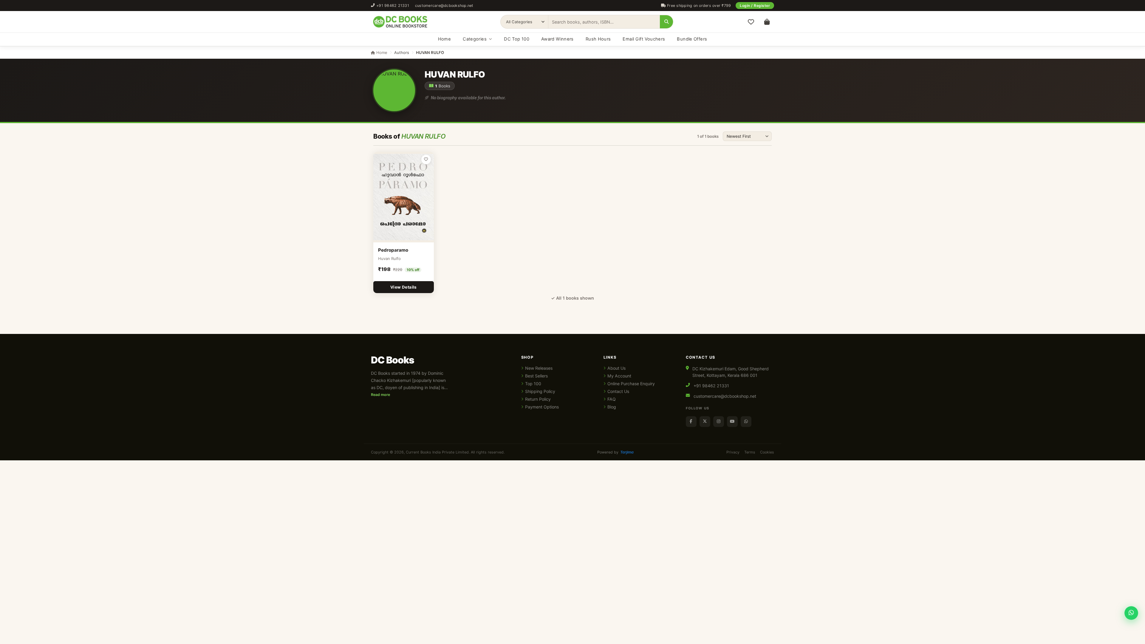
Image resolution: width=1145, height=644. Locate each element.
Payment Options (542, 406)
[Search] (666, 21)
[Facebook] (691, 421)
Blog (611, 406)
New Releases (539, 368)
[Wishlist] (751, 22)
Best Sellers (536, 375)
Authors (401, 52)
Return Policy (538, 399)
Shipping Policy (540, 391)
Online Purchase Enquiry (631, 383)
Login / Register (755, 5)
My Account (619, 375)
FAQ (611, 399)
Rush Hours (598, 39)
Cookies (767, 452)
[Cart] (767, 22)
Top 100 (533, 383)
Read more (380, 394)
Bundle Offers (692, 39)
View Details (403, 287)
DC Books (392, 360)
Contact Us (618, 391)
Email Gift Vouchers (644, 39)
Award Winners (557, 39)
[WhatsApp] (746, 421)
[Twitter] (705, 421)
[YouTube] (732, 421)
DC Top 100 (516, 39)
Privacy (732, 452)
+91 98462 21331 (392, 5)
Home (444, 39)
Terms (749, 452)
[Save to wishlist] (426, 159)
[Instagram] (718, 421)
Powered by (615, 452)
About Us (616, 368)
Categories (475, 39)
